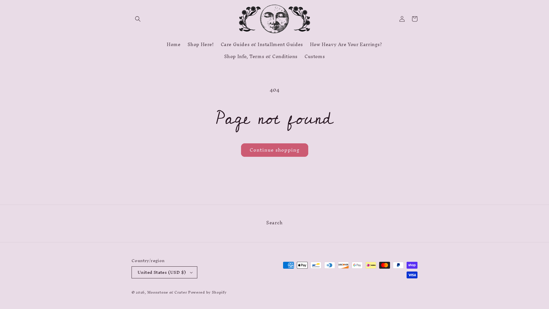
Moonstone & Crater (167, 292)
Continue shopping (275, 149)
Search (274, 223)
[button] (138, 19)
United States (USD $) (162, 272)
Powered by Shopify (207, 292)
